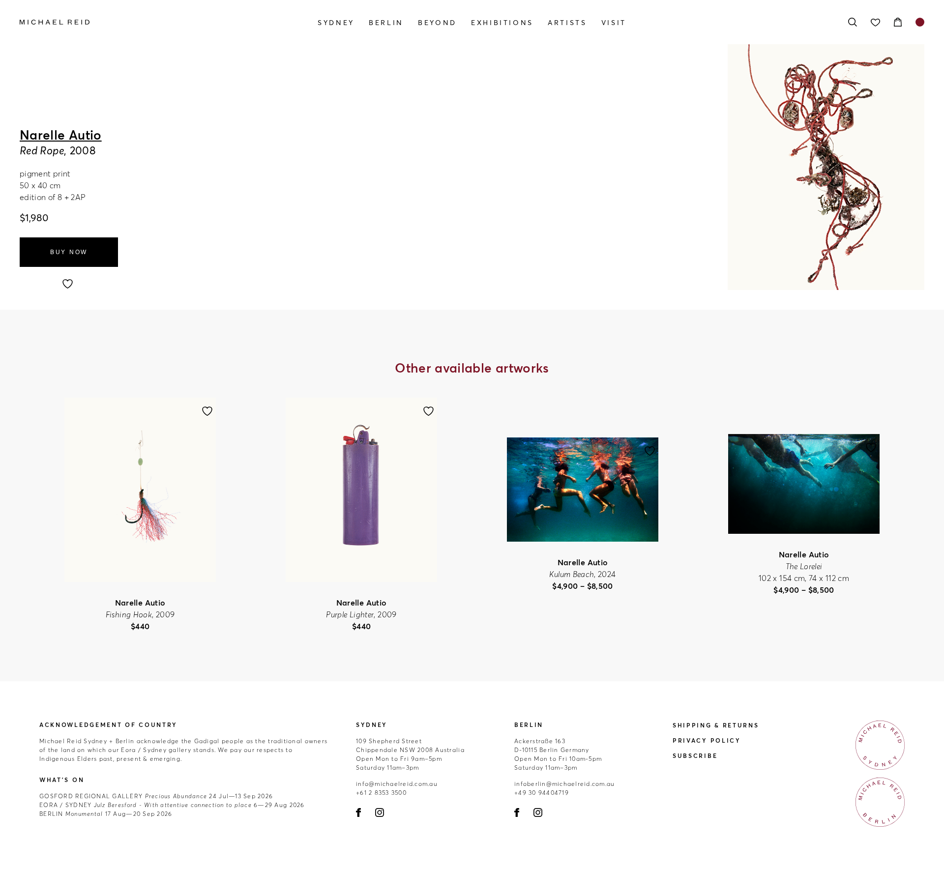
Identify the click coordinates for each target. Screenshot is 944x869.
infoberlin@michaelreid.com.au (564, 783)
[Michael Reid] (155, 22)
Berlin (386, 22)
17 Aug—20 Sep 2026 (105, 813)
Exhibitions (502, 22)
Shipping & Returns (716, 725)
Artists (567, 22)
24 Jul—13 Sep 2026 (156, 796)
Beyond (437, 22)
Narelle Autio (61, 135)
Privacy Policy (707, 740)
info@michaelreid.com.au (397, 783)
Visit (613, 22)
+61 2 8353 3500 (381, 792)
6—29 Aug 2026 (172, 805)
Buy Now (69, 252)
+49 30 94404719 (541, 792)
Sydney (336, 22)
